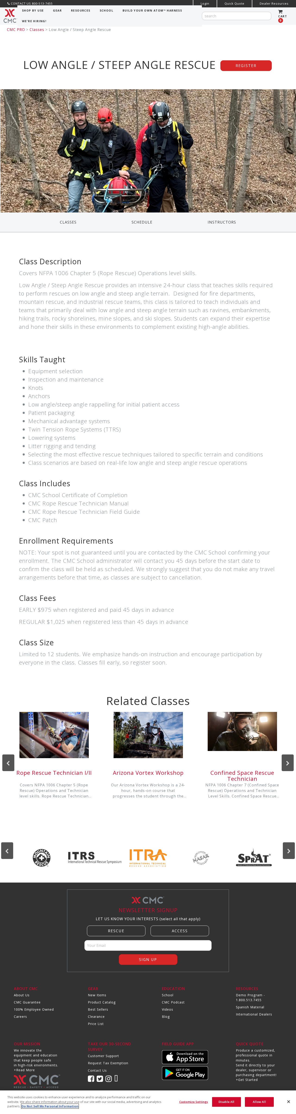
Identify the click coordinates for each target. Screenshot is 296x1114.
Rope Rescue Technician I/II (54, 772)
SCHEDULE (142, 222)
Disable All (226, 1102)
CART (282, 18)
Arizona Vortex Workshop (148, 772)
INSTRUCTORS (222, 222)
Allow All (259, 1102)
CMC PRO (16, 29)
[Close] (289, 1102)
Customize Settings (193, 1102)
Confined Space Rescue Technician (242, 775)
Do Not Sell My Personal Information (50, 1106)
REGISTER (246, 65)
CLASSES (68, 222)
